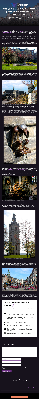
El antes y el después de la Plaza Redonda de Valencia (11, 340)
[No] (37, 395)
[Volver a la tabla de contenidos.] (13, 305)
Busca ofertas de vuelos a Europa (19, 325)
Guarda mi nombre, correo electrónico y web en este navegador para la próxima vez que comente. (20, 368)
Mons (6, 338)
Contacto (27, 11)
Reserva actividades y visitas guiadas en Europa (20, 318)
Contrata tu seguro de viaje (17, 322)
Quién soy (22, 11)
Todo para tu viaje (16, 11)
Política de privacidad (22, 396)
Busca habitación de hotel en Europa (20, 314)
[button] (31, 11)
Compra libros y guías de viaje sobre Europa (20, 329)
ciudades (4, 339)
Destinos (9, 11)
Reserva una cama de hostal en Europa (21, 333)
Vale (14, 396)
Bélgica (4, 338)
